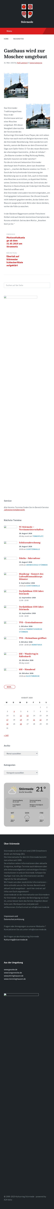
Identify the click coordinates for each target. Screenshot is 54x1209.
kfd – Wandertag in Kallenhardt (28, 655)
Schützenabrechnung (29, 542)
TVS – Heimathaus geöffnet (33, 638)
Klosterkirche (32, 676)
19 (21, 720)
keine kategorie (36, 63)
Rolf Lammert (22, 63)
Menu (9, 30)
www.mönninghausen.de (15, 979)
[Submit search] (47, 285)
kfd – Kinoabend (27, 669)
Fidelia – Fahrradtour (29, 558)
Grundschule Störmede (37, 565)
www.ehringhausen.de (13, 975)
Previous (11, 234)
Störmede (27, 21)
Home (6, 39)
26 (21, 724)
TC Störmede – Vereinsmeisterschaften (31, 528)
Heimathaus (37, 645)
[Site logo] (27, 17)
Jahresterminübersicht (14, 509)
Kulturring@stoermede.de (16, 939)
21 (34, 720)
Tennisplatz (37, 536)
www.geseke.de (10, 969)
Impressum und (11, 916)
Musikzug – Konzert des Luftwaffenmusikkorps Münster (31, 576)
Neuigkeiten (18, 39)
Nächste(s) (11, 253)
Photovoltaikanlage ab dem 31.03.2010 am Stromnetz (16, 242)
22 (40, 720)
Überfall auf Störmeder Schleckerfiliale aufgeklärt (14, 261)
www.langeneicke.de (13, 972)
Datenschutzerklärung (14, 919)
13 (27, 715)
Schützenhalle (33, 549)
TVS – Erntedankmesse (30, 622)
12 (21, 715)
